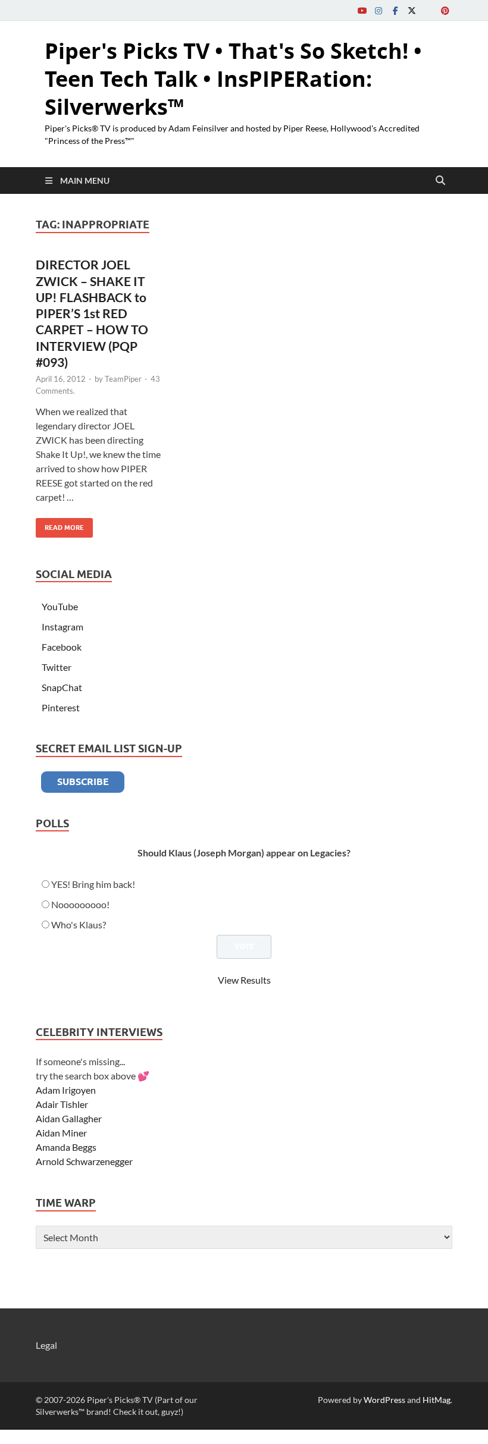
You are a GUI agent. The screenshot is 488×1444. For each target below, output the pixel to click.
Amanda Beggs (66, 1147)
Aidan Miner (61, 1132)
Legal (46, 1345)
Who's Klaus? (78, 924)
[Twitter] (412, 10)
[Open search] (440, 180)
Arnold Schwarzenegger (84, 1161)
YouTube (60, 606)
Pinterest (61, 707)
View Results (244, 979)
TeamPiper (123, 379)
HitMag (437, 1400)
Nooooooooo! (80, 904)
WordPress (384, 1400)
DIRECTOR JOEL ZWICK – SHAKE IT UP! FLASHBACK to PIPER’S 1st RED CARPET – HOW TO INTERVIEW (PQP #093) (92, 313)
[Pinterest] (445, 10)
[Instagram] (378, 10)
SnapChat (62, 687)
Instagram (62, 626)
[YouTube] (362, 10)
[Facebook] (395, 10)
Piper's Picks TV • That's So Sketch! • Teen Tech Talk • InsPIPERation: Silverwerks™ (233, 78)
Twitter (56, 667)
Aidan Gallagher (69, 1118)
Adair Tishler (62, 1104)
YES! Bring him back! (93, 884)
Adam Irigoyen (66, 1089)
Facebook (62, 646)
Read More (60, 525)
